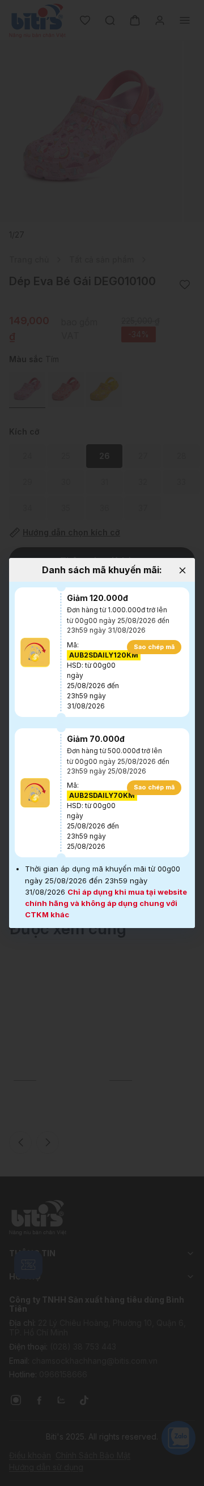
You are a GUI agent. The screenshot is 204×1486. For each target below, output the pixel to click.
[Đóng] (182, 570)
